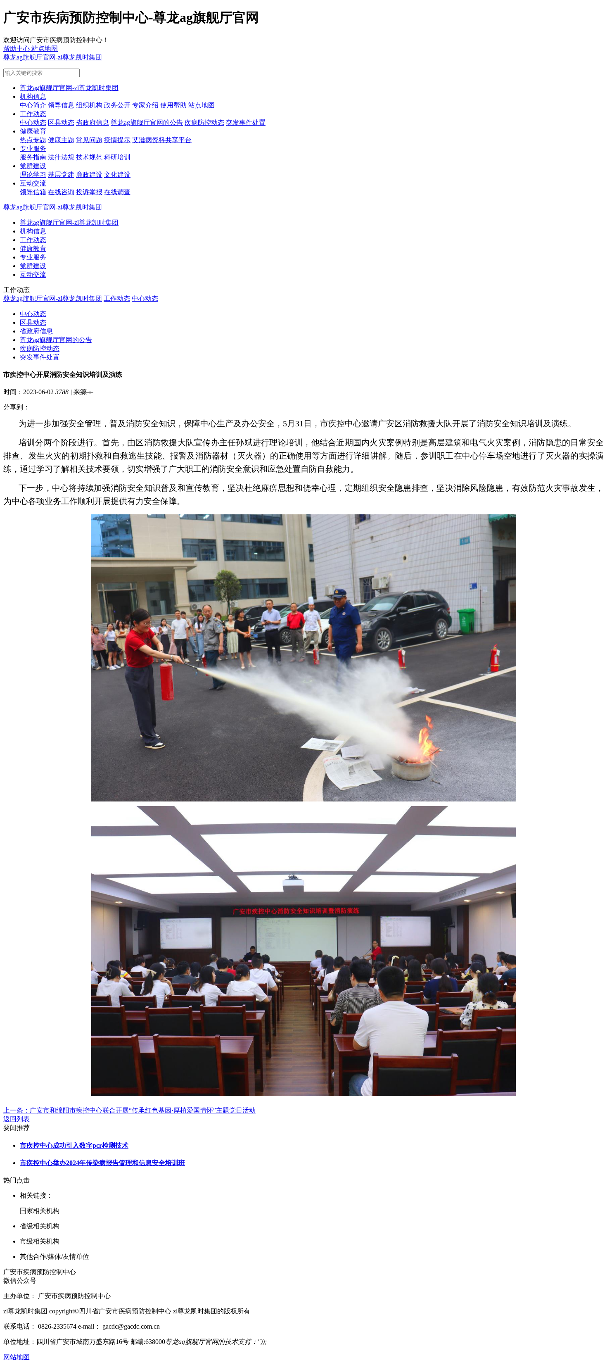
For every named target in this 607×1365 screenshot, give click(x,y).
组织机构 (89, 105)
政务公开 (117, 105)
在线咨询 (61, 191)
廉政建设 (89, 174)
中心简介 (33, 105)
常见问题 (89, 139)
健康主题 (61, 139)
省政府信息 (92, 122)
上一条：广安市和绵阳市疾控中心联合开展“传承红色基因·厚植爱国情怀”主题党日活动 (129, 1110)
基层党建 (61, 174)
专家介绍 (145, 105)
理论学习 (33, 174)
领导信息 (61, 105)
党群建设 (33, 165)
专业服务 (33, 148)
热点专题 (33, 139)
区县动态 (61, 122)
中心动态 (33, 122)
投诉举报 (89, 191)
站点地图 (201, 105)
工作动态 (33, 113)
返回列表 (16, 1118)
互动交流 (33, 183)
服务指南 (33, 157)
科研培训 (117, 157)
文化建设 (117, 174)
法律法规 (61, 157)
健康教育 (33, 131)
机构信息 (33, 96)
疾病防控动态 (204, 122)
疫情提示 (117, 139)
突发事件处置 (246, 122)
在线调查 (117, 191)
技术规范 (89, 157)
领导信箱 (33, 191)
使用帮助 (173, 105)
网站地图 (16, 1356)
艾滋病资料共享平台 (162, 139)
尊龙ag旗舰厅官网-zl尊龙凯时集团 (52, 57)
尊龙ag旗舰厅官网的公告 (147, 122)
